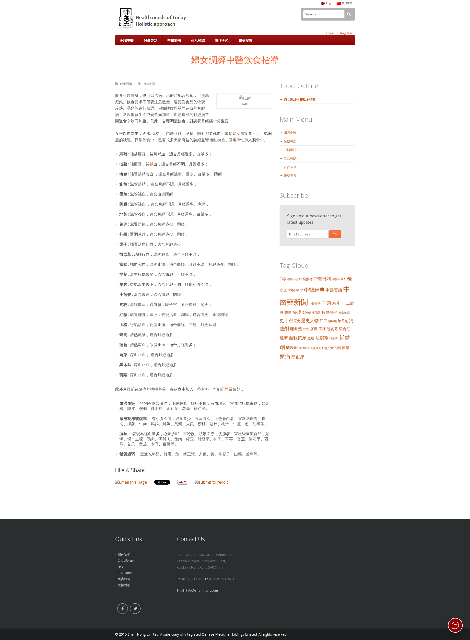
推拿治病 (344, 312)
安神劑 (306, 312)
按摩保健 (329, 312)
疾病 (306, 329)
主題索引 (331, 303)
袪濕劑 (322, 338)
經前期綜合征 (338, 328)
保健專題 (150, 40)
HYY (120, 566)
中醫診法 (315, 303)
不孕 (283, 279)
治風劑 (343, 320)
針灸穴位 (328, 348)
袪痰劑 (333, 338)
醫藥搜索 (245, 40)
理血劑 (296, 328)
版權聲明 (124, 585)
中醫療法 (174, 40)
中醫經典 (314, 289)
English (330, 3)
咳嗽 (288, 312)
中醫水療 (337, 279)
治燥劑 (332, 321)
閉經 (338, 348)
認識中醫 (127, 40)
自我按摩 (297, 338)
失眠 (297, 312)
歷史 (297, 321)
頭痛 (285, 356)
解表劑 (292, 347)
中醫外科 (322, 278)
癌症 (322, 328)
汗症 (323, 320)
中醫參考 (306, 279)
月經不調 (149, 84)
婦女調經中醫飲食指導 (300, 99)
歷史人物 (310, 320)
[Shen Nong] (153, 27)
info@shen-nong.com (202, 590)
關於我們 (124, 554)
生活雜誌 (198, 40)
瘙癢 (313, 328)
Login (330, 33)
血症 (310, 338)
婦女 (236, 133)
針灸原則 (315, 348)
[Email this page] (131, 482)
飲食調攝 (126, 84)
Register (346, 33)
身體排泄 (304, 348)
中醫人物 (292, 279)
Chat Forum (126, 560)
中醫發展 (295, 290)
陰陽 (345, 347)
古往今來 (222, 40)
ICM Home (125, 572)
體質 (229, 389)
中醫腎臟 (334, 290)
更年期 (286, 320)
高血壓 (298, 357)
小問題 (316, 312)
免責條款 (124, 579)
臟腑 (284, 338)
